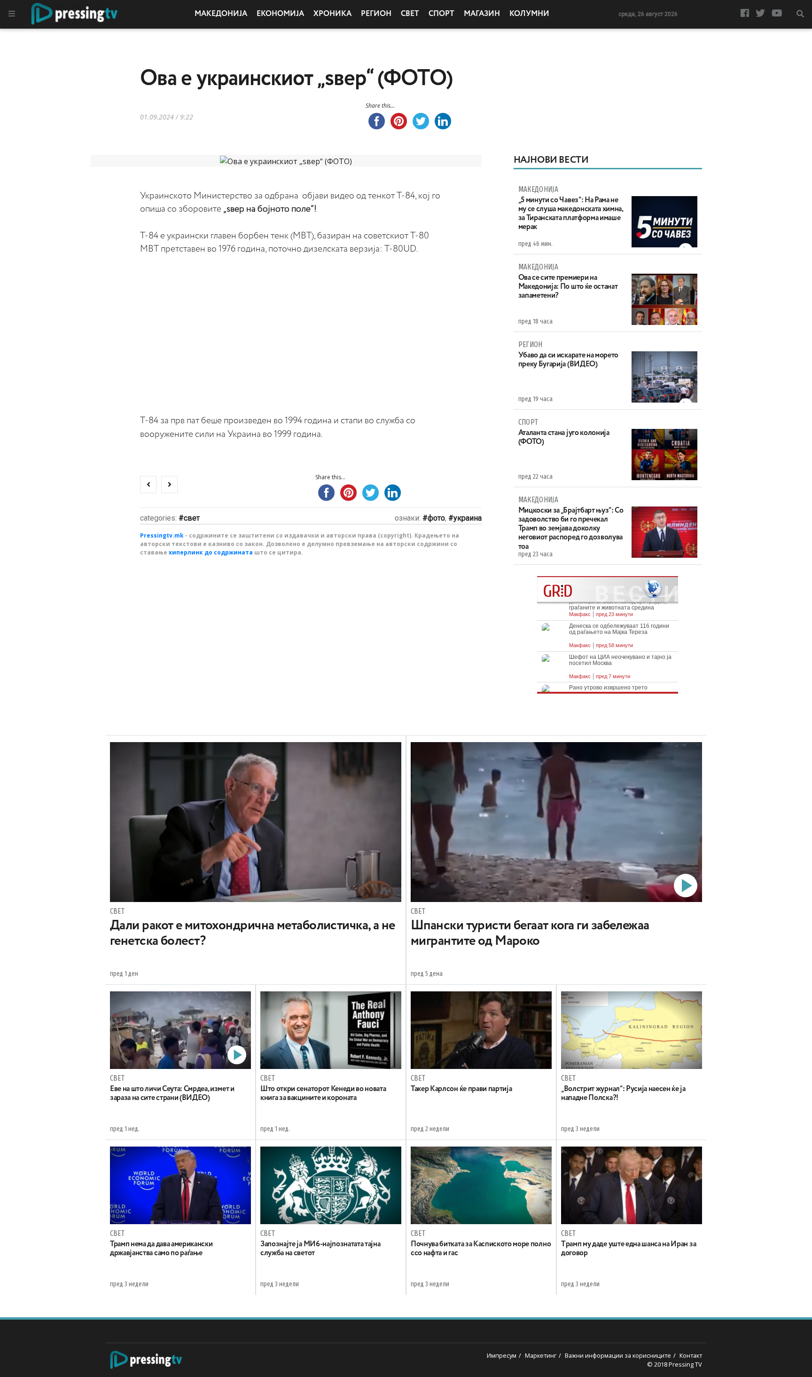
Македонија (221, 14)
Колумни (529, 14)
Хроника (332, 14)
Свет (410, 14)
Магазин (482, 14)
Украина (467, 518)
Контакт (690, 1355)
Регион (376, 14)
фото (436, 518)
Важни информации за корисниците (618, 1355)
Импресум (501, 1355)
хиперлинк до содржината (211, 552)
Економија (280, 14)
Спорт (441, 14)
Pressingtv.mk (162, 535)
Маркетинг (540, 1355)
